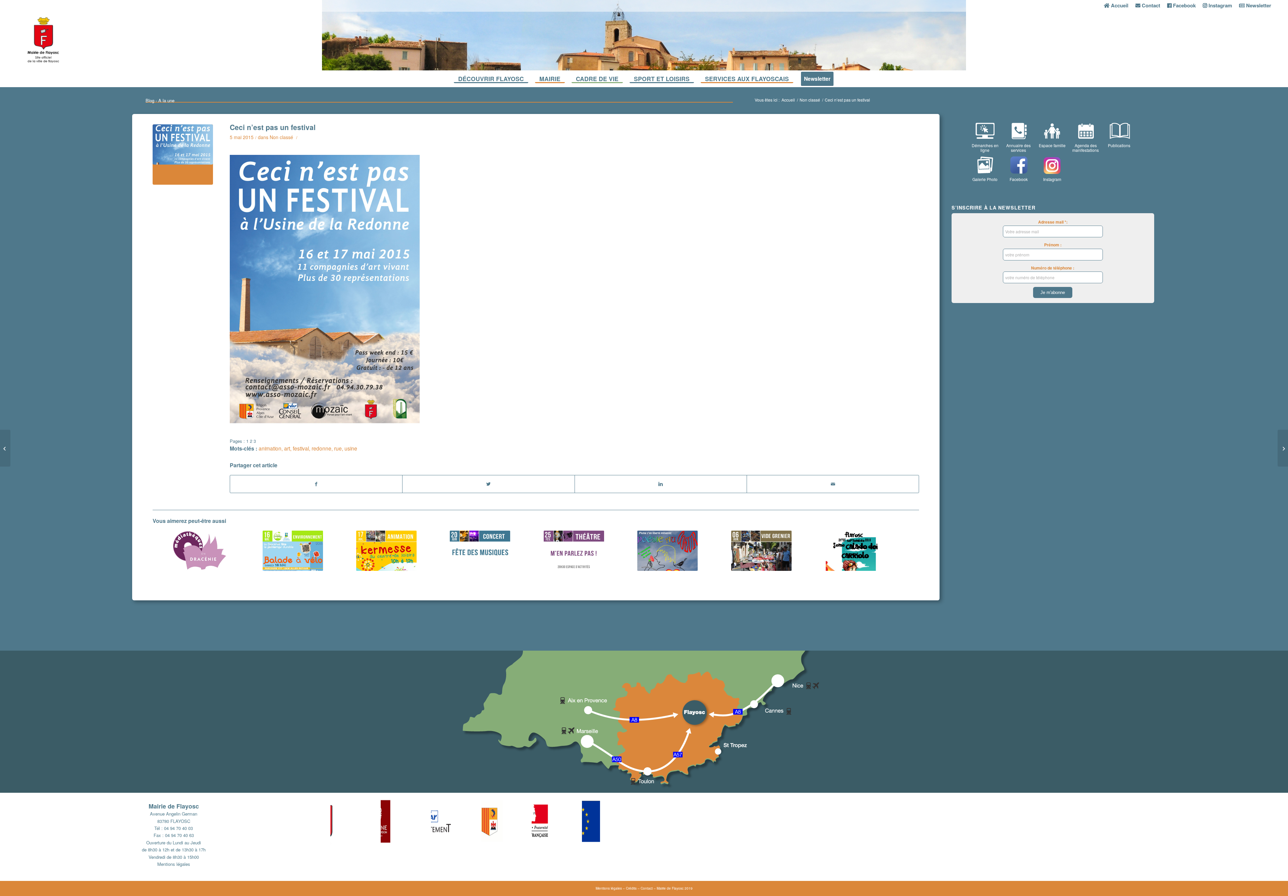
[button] (355, 821)
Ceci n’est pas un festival (273, 127)
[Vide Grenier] (761, 551)
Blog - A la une (160, 100)
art (287, 448)
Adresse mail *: (1053, 222)
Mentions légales (173, 864)
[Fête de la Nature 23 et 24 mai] (1283, 448)
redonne (321, 448)
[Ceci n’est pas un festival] (183, 154)
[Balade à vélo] (292, 551)
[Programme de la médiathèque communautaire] (199, 551)
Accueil (788, 99)
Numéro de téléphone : (1052, 268)
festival (301, 448)
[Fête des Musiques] (480, 551)
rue (338, 448)
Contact (647, 888)
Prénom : (1053, 245)
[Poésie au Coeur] (667, 551)
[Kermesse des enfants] (386, 551)
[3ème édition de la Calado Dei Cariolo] (855, 551)
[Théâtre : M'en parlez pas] (574, 551)
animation (270, 448)
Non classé (810, 99)
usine (350, 448)
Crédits (631, 888)
